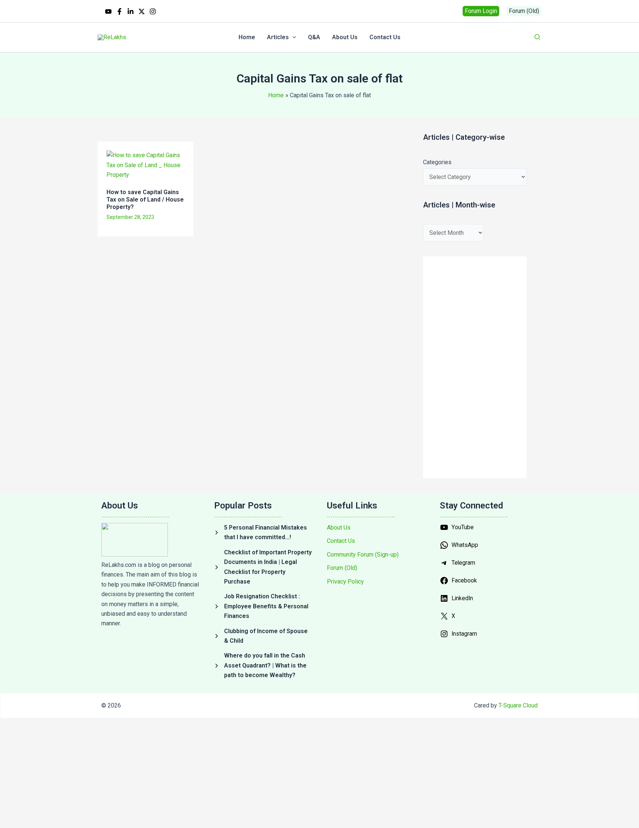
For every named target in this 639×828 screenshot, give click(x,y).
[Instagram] (152, 11)
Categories (437, 162)
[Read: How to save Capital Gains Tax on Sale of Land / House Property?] (145, 164)
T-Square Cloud (518, 705)
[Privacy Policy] (345, 582)
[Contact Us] (341, 541)
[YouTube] (108, 11)
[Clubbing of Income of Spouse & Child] (263, 636)
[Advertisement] (229, 267)
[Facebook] (119, 11)
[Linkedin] (130, 11)
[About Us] (339, 528)
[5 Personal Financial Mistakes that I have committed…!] (263, 533)
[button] (481, 11)
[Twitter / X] (141, 11)
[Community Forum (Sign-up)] (363, 555)
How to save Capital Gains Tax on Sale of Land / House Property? (145, 199)
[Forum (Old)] (342, 568)
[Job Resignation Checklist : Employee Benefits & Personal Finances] (263, 606)
